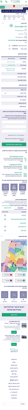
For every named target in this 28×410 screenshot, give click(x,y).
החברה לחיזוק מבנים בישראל (18, 219)
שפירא (17, 14)
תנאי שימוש (14, 365)
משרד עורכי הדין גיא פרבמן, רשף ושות (10, 69)
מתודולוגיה (14, 398)
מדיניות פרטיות (14, 368)
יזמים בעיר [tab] (20, 208)
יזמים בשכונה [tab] (7, 208)
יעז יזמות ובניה (22, 226)
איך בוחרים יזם (6, 205)
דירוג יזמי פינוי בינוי (14, 389)
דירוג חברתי (14, 395)
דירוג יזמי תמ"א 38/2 (14, 386)
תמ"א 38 (14, 374)
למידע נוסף (14, 315)
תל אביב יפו (24, 14)
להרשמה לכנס (14, 377)
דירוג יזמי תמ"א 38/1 (14, 383)
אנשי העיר (23, 230)
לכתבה (14, 332)
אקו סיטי (24, 215)
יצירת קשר (14, 359)
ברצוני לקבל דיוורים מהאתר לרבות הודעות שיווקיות (14, 139)
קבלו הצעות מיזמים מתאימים (14, 144)
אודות (14, 362)
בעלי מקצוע (14, 371)
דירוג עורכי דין (14, 392)
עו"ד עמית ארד (11, 65)
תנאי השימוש (15, 135)
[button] (15, 22)
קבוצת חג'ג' (23, 223)
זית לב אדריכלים (11, 62)
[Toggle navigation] (26, 2)
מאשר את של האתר (16, 135)
